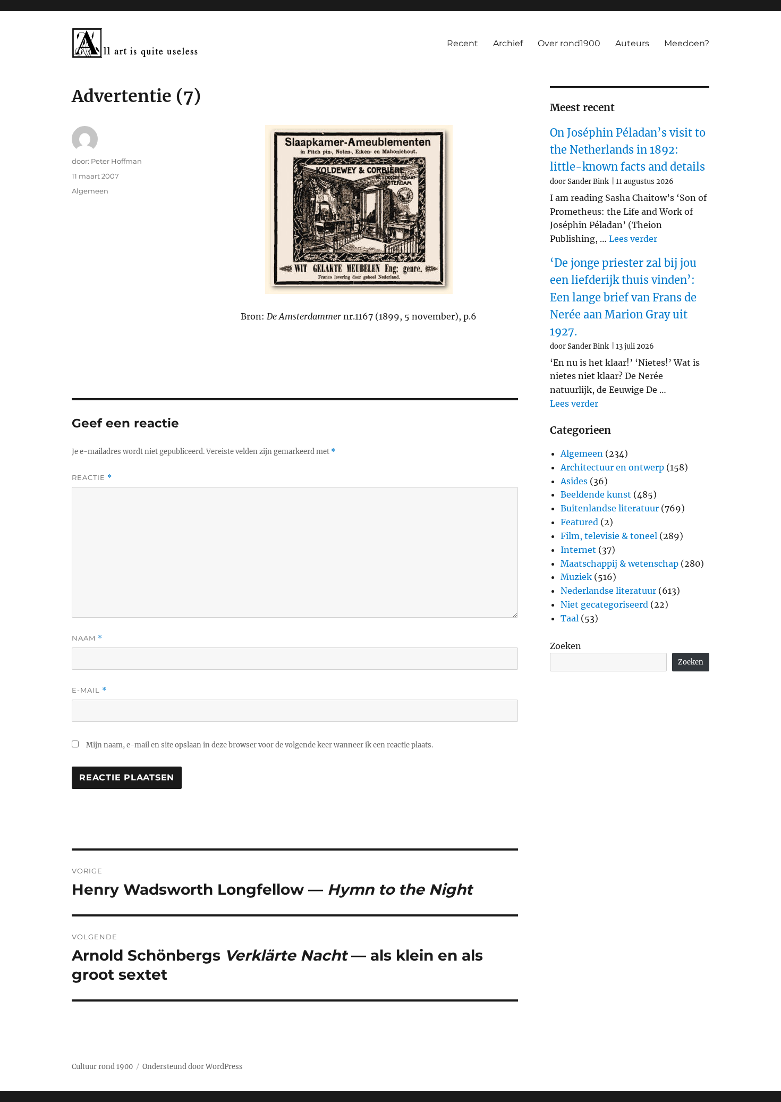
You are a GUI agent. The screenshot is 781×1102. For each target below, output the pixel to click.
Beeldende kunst (596, 494)
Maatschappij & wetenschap (619, 563)
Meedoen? (686, 43)
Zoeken (565, 646)
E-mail (89, 690)
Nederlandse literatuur (608, 590)
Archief (508, 43)
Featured (579, 522)
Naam (87, 638)
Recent (462, 43)
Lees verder (633, 238)
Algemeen (90, 191)
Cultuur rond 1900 (102, 1066)
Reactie (92, 477)
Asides (574, 481)
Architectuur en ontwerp (612, 467)
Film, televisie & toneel (609, 536)
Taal (570, 618)
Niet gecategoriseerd (604, 604)
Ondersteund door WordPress (192, 1066)
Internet (578, 549)
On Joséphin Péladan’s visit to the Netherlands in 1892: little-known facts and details (628, 150)
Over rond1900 (569, 43)
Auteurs (632, 43)
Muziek (576, 576)
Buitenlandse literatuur (610, 508)
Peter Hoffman (116, 161)
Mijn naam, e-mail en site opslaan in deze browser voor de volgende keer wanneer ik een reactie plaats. (259, 745)
